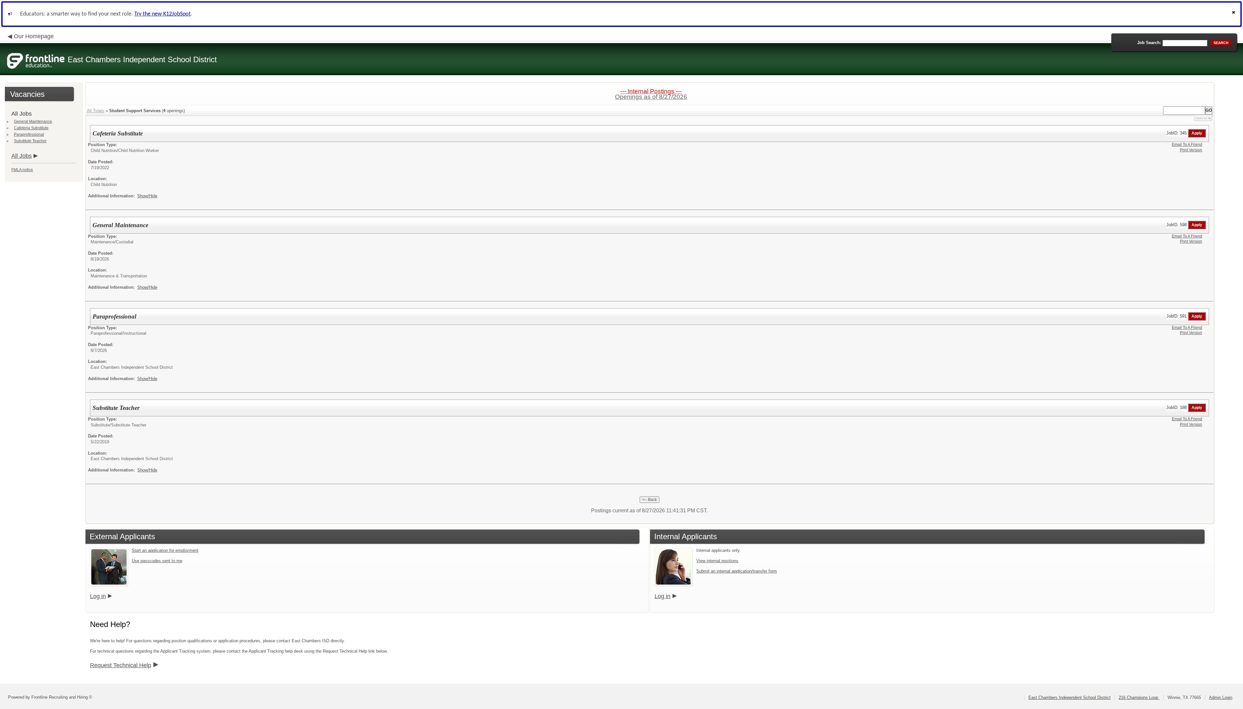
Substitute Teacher (30, 141)
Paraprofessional (29, 134)
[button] (1234, 14)
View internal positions (717, 560)
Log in (98, 596)
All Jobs (21, 156)
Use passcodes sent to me (157, 560)
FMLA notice (22, 170)
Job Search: (1149, 42)
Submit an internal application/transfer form (736, 571)
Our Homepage (34, 36)
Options (1201, 118)
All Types (95, 110)
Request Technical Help (120, 665)
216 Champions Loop (1139, 697)
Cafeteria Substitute (31, 128)
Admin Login (1220, 697)
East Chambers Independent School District (1069, 697)
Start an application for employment (165, 550)
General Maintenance (33, 121)
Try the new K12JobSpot (162, 14)
